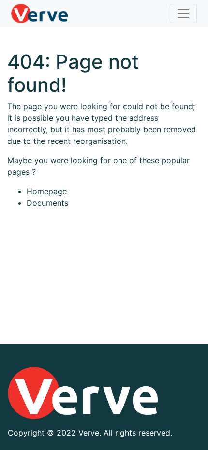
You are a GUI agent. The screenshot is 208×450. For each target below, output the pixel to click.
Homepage (47, 191)
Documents (47, 203)
